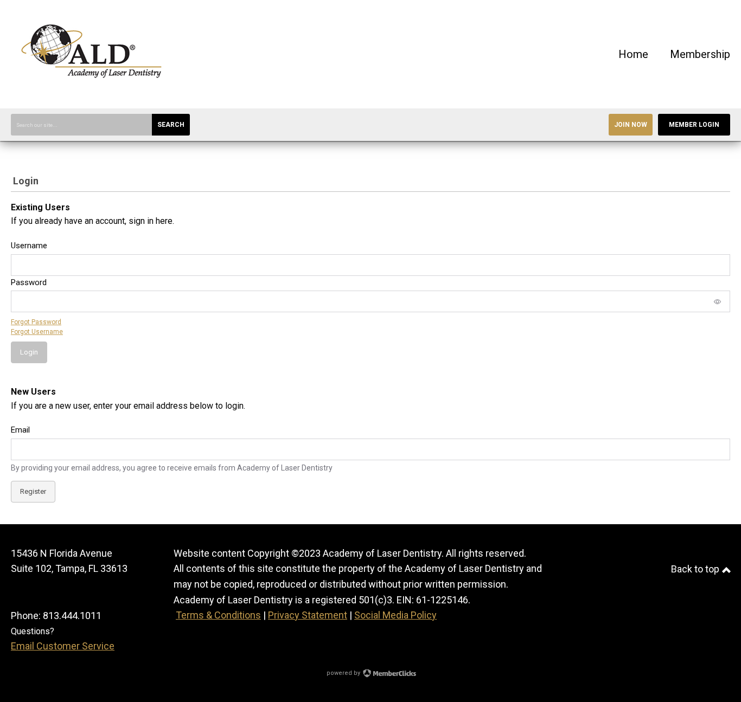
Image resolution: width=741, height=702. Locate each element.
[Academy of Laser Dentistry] (92, 92)
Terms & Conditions (218, 615)
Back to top (696, 569)
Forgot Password (36, 322)
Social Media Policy (395, 615)
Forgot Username (37, 332)
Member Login (694, 124)
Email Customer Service (62, 646)
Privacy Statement (307, 615)
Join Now (630, 124)
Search (170, 124)
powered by (344, 673)
